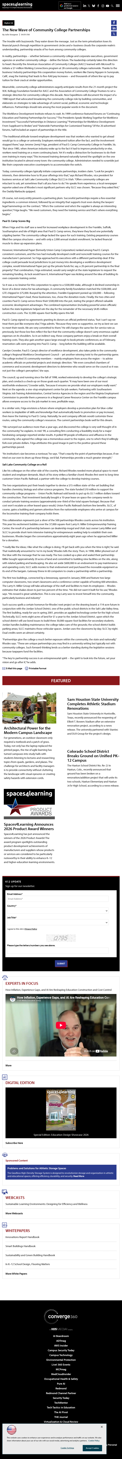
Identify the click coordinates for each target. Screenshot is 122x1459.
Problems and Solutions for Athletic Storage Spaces (36, 1168)
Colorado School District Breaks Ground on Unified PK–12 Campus (93, 756)
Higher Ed (8, 22)
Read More (78, 1176)
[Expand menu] (117, 6)
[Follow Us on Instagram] (102, 5)
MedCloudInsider (61, 1374)
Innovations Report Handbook (22, 1237)
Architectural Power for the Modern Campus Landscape (28, 730)
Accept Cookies (92, 1448)
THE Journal (61, 1417)
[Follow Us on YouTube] (107, 5)
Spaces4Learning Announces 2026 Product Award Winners (29, 826)
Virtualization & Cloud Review (61, 1421)
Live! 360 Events (61, 1364)
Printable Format (37, 668)
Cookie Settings (67, 1448)
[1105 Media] (61, 1329)
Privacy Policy (31, 928)
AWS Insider (61, 1345)
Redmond (61, 1388)
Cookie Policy (94, 1440)
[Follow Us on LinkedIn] (84, 5)
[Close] (101, 1427)
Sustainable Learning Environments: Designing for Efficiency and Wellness (46, 1204)
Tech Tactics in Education (61, 1407)
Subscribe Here (14, 1143)
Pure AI (61, 1383)
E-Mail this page (14, 668)
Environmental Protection (61, 1360)
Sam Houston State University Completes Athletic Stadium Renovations (93, 704)
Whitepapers (18, 1230)
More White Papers (16, 1273)
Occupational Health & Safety (61, 1379)
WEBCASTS (15, 1197)
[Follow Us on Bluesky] (93, 5)
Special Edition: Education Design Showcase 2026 (61, 1134)
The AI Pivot (61, 1412)
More (8, 1065)
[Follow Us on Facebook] (98, 5)
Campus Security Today (61, 1350)
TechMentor (61, 1402)
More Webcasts (14, 1213)
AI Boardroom (61, 1336)
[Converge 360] (61, 1316)
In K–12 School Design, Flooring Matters (28, 1264)
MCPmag (61, 1369)
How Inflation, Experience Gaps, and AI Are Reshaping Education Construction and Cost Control (59, 989)
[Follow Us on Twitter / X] (89, 6)
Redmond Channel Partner (61, 1393)
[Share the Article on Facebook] (114, 22)
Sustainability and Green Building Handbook (30, 1255)
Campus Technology (61, 1355)
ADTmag (61, 1340)
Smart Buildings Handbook (20, 1246)
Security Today (61, 1398)
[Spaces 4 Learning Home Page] (17, 5)
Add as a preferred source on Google (71, 6)
